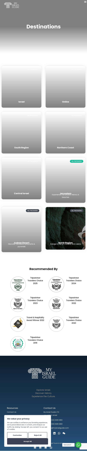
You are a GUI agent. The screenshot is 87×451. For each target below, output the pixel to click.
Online (65, 101)
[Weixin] (64, 433)
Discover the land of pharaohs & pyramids (21, 245)
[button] (85, 2)
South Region (21, 147)
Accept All (28, 441)
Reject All (37, 435)
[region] (27, 431)
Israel (21, 101)
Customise (17, 435)
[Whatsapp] (59, 433)
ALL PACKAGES (32, 70)
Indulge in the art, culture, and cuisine (65, 244)
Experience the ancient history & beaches (65, 195)
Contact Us (49, 408)
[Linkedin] (54, 433)
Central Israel (21, 193)
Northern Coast (65, 147)
